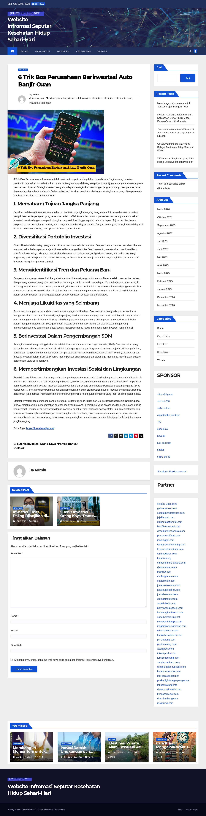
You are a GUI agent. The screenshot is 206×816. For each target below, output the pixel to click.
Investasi (63, 51)
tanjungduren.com (167, 553)
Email (14, 630)
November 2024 (166, 305)
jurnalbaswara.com (167, 594)
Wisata (102, 51)
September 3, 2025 (169, 752)
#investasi (103, 98)
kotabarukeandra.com (169, 671)
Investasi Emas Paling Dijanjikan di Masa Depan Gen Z (30, 516)
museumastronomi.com (169, 522)
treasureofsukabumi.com (170, 549)
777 (159, 422)
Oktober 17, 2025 (73, 757)
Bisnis (25, 51)
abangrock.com (165, 648)
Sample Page (191, 809)
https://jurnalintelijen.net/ (40, 428)
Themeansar (59, 809)
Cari (159, 67)
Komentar (16, 553)
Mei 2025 (162, 257)
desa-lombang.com (167, 698)
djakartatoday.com (167, 567)
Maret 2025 (163, 273)
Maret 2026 (163, 209)
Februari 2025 (165, 281)
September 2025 (166, 225)
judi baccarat (164, 443)
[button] (190, 51)
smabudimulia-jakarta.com (171, 562)
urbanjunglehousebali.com (171, 667)
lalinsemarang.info (167, 685)
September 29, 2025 (122, 752)
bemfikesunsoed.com (168, 526)
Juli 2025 (162, 241)
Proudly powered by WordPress (22, 809)
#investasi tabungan (40, 103)
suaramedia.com (166, 581)
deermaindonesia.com (169, 689)
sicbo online (163, 408)
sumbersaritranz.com (168, 662)
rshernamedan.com (167, 630)
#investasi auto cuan (121, 98)
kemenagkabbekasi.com (170, 612)
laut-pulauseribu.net (168, 676)
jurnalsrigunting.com (168, 657)
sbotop (161, 450)
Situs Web (16, 645)
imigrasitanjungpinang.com (171, 626)
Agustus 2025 (164, 233)
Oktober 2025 (164, 217)
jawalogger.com (165, 540)
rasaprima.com (165, 703)
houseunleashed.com (168, 590)
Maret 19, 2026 (24, 757)
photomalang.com (166, 644)
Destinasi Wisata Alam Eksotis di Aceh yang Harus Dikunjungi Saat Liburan (176, 132)
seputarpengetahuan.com (171, 513)
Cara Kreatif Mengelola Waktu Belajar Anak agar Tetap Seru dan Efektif (175, 147)
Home (180, 809)
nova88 (161, 436)
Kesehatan (83, 51)
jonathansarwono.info (168, 585)
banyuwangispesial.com (170, 608)
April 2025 (163, 265)
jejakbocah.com (165, 517)
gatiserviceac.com (167, 508)
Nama (15, 616)
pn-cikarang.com (166, 639)
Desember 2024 (166, 297)
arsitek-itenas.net (166, 603)
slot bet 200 (163, 401)
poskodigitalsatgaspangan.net (173, 680)
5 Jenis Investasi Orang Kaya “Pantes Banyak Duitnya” (77, 516)
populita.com (164, 571)
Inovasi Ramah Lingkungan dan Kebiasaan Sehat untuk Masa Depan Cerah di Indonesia (174, 118)
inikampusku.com (166, 653)
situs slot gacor (165, 394)
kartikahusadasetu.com (169, 635)
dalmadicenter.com (167, 599)
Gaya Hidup (42, 51)
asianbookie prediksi (168, 415)
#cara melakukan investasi (82, 98)
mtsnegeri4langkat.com (169, 621)
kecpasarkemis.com (168, 694)
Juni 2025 (162, 249)
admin (36, 94)
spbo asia (162, 429)
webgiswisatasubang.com (171, 544)
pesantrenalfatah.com (168, 535)
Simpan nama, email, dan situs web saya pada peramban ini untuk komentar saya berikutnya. (64, 660)
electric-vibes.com (167, 504)
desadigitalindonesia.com (171, 531)
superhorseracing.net (168, 617)
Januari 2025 (164, 289)
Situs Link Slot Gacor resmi (171, 471)
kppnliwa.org (164, 558)
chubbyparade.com (167, 576)
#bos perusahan (58, 98)
